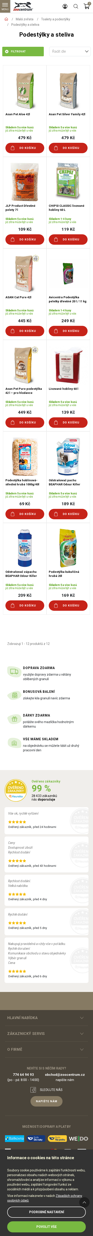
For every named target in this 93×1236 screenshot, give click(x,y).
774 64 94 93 (23, 1075)
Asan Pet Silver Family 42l (67, 114)
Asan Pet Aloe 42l (17, 114)
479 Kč (24, 137)
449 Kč (24, 412)
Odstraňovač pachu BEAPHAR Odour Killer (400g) (64, 484)
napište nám (46, 1101)
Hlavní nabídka (22, 1018)
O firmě (14, 1049)
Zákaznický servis (26, 1034)
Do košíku (27, 148)
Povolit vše (46, 1227)
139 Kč (68, 412)
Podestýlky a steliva (25, 24)
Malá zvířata (24, 19)
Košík (86, 6)
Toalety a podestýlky (55, 19)
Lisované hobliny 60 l (63, 388)
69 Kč (24, 503)
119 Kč (68, 229)
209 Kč (24, 595)
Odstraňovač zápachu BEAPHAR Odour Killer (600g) (21, 576)
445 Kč (24, 320)
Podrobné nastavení (46, 1212)
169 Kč (68, 595)
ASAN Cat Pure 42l (18, 297)
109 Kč (24, 229)
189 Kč (68, 503)
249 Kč (68, 320)
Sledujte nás (51, 1090)
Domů (6, 19)
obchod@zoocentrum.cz (65, 1075)
